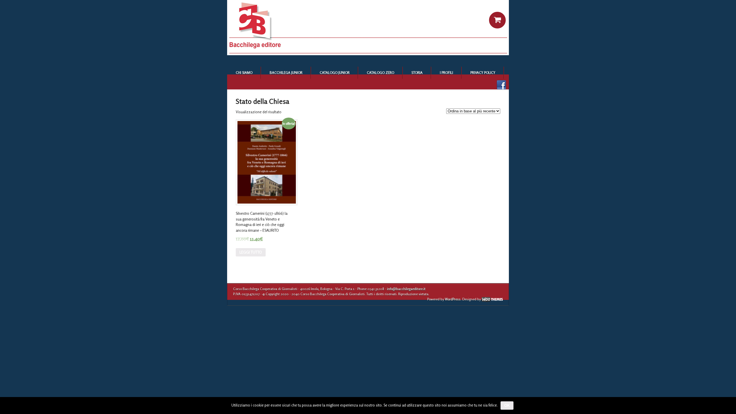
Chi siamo (244, 72)
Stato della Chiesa (262, 101)
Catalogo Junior (335, 72)
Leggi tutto (250, 252)
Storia (417, 72)
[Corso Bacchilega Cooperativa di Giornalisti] (368, 54)
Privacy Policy (482, 72)
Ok (507, 405)
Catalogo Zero (380, 72)
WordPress (453, 299)
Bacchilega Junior (286, 72)
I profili (446, 72)
